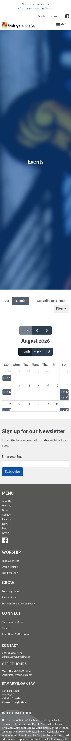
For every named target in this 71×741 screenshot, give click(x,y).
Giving (5, 532)
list (48, 351)
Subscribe (12, 472)
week (37, 351)
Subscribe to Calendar (52, 301)
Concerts (7, 628)
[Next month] (46, 330)
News (5, 523)
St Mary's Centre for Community (18, 603)
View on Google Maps (14, 702)
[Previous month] (37, 330)
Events (6, 519)
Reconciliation (9, 597)
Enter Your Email (13, 456)
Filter (59, 308)
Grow (5, 510)
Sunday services (10, 560)
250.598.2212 (55, 16)
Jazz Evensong (10, 573)
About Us (7, 501)
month (25, 351)
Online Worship (10, 566)
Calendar (20, 301)
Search (41, 16)
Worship (6, 505)
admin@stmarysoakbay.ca (16, 656)
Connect (6, 514)
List (6, 301)
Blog (4, 528)
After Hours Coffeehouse (16, 634)
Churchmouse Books (13, 622)
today (26, 330)
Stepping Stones (11, 591)
